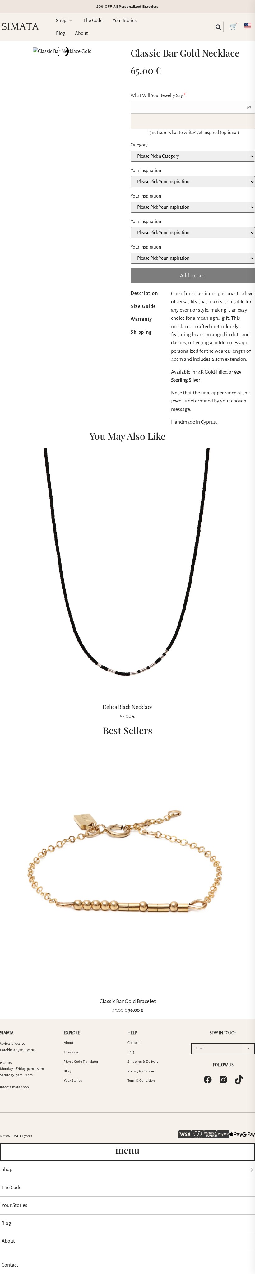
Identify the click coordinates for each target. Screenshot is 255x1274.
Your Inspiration (146, 170)
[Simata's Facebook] (207, 1079)
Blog (67, 1071)
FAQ (131, 1052)
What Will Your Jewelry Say (158, 95)
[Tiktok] (238, 1079)
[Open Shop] (70, 21)
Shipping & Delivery (143, 1062)
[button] (218, 27)
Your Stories (73, 1081)
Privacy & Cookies (141, 1071)
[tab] (149, 293)
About (68, 1043)
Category (139, 144)
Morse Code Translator (81, 1062)
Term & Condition (141, 1081)
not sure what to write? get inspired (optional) (195, 132)
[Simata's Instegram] (223, 1079)
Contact (134, 1043)
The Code (71, 1052)
